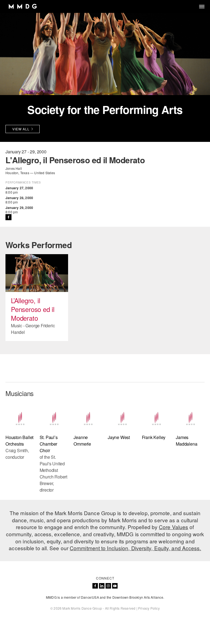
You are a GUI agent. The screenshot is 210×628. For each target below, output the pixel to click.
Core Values (173, 526)
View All (21, 129)
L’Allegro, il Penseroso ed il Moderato (32, 309)
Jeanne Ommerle (82, 440)
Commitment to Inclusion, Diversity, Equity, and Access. (135, 548)
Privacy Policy (149, 608)
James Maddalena (186, 440)
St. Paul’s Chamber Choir (49, 444)
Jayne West (119, 437)
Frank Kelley (154, 437)
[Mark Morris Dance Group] (22, 6)
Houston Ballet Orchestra (19, 440)
